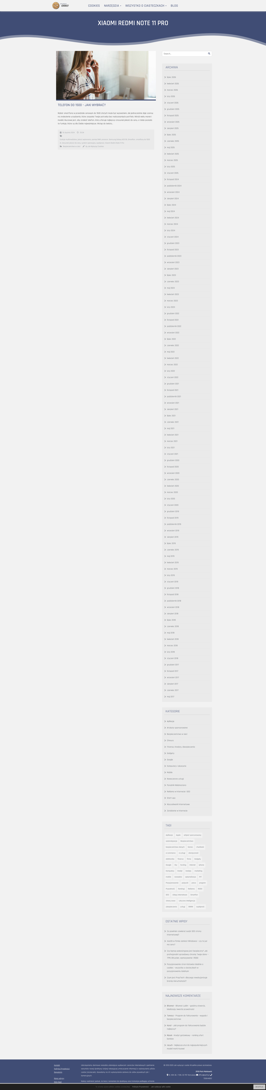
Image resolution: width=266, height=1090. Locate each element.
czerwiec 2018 (173, 626)
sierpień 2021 (172, 409)
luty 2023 (171, 307)
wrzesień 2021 (173, 403)
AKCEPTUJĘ (259, 1087)
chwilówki (200, 847)
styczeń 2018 (172, 658)
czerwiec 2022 (173, 345)
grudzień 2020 (173, 460)
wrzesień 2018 (173, 607)
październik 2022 (174, 326)
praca (194, 883)
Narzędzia (112, 6)
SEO (167, 895)
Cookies (94, 6)
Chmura (170, 740)
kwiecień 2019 (173, 562)
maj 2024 (171, 211)
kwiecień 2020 (173, 486)
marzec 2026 (172, 90)
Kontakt (57, 1065)
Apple (178, 835)
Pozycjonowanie (172, 883)
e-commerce (171, 853)
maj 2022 (171, 352)
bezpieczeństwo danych (175, 847)
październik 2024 (174, 185)
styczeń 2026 (172, 102)
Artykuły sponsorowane (177, 727)
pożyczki (185, 883)
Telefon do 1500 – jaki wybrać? (82, 105)
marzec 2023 (172, 300)
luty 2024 (171, 230)
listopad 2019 (172, 518)
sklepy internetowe (179, 895)
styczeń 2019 (172, 581)
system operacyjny (88, 143)
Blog (174, 6)
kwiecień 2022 (173, 358)
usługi (182, 907)
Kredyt (179, 871)
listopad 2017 (172, 671)
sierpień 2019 (172, 537)
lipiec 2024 (171, 205)
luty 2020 (171, 498)
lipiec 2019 (171, 543)
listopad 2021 (172, 390)
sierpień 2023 (173, 269)
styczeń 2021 (172, 454)
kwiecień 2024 (173, 217)
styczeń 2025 (172, 173)
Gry (176, 865)
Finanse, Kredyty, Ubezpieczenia (181, 747)
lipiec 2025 (171, 134)
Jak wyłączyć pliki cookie (161, 1087)
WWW (190, 907)
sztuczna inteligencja (187, 901)
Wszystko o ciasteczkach (145, 6)
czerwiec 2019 (173, 549)
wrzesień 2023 (173, 262)
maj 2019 (170, 556)
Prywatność (170, 889)
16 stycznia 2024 (68, 132)
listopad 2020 (173, 466)
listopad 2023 (173, 249)
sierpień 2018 (172, 613)
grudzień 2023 (173, 243)
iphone (201, 865)
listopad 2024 (173, 179)
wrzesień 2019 (173, 530)
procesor (105, 139)
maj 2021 (170, 428)
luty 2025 (171, 166)
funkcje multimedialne (68, 139)
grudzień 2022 (173, 313)
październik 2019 (174, 524)
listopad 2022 (173, 320)
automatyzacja (171, 841)
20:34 (82, 132)
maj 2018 (170, 632)
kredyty (188, 871)
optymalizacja (190, 877)
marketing (198, 871)
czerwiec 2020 (173, 479)
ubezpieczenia (171, 907)
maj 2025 (171, 147)
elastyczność (194, 853)
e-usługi (182, 853)
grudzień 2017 (173, 664)
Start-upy (171, 798)
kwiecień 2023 (173, 294)
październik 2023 (174, 256)
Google (170, 759)
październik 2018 (174, 601)
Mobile (169, 772)
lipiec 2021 (171, 415)
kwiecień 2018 (173, 639)
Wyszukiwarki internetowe (178, 804)
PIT (200, 877)
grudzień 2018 (173, 588)
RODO (200, 889)
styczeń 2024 (173, 237)
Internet (192, 865)
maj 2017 (170, 696)
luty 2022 (171, 371)
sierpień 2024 (173, 198)
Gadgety (170, 753)
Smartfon (131, 139)
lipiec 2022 (171, 339)
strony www (170, 901)
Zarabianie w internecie (177, 810)
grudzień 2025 (173, 109)
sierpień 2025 (173, 128)
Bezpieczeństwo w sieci (71, 146)
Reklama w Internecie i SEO (178, 791)
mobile (168, 877)
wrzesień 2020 (173, 473)
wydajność (100, 143)
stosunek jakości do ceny (71, 143)
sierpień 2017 (172, 684)
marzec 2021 (172, 441)
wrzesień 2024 (173, 192)
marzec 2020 (172, 492)
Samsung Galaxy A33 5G (118, 139)
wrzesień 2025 (173, 122)
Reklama (191, 889)
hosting (183, 865)
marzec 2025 (172, 160)
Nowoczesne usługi (175, 779)
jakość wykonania (84, 139)
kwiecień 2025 (173, 154)
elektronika (170, 859)
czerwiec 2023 (173, 281)
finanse (181, 859)
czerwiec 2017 (173, 690)
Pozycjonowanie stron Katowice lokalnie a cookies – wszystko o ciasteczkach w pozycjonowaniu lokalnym (185, 968)
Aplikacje (170, 721)
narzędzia (178, 877)
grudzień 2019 (173, 511)
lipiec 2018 (171, 620)
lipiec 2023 (171, 275)
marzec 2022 (172, 364)
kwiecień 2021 (172, 435)
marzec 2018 (172, 645)
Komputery (170, 871)
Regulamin (58, 1072)
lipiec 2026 (171, 77)
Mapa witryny (59, 1078)
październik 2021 (174, 396)
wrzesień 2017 (173, 677)
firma (189, 859)
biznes (190, 847)
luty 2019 (171, 575)
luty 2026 (171, 96)
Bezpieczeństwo (187, 841)
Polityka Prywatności (62, 1069)
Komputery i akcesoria (176, 766)
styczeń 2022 (172, 377)
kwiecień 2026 (173, 83)
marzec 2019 (172, 569)
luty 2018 (171, 652)
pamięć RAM (96, 139)
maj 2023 (171, 288)
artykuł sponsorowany (192, 835)
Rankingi (181, 889)
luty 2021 (171, 447)
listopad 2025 (173, 115)
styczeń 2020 (172, 505)
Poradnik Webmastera (176, 785)
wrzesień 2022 (173, 332)
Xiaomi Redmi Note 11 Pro (114, 143)
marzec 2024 (172, 224)
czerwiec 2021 (173, 422)
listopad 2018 (172, 594)
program (202, 883)
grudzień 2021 (173, 383)
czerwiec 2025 (173, 141)
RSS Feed (58, 1082)
